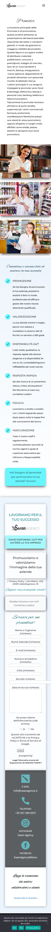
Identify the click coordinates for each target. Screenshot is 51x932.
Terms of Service (28, 740)
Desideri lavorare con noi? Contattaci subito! (24, 603)
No (21, 928)
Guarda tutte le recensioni (25, 898)
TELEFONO (25, 808)
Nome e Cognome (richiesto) (25, 632)
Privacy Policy (17, 581)
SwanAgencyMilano (25, 857)
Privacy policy (33, 928)
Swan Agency (25, 835)
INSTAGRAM (25, 831)
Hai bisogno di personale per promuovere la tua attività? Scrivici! (25, 477)
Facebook (25, 853)
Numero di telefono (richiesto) (25, 660)
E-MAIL (25, 786)
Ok (14, 928)
